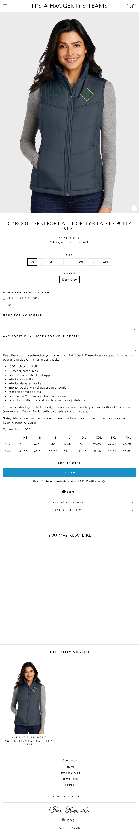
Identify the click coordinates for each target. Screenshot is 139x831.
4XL (106, 262)
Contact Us (69, 760)
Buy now (69, 472)
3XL (93, 262)
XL (69, 262)
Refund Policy (69, 778)
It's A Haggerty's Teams (69, 6)
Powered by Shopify (69, 827)
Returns (69, 766)
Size (69, 255)
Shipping (55, 242)
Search (69, 784)
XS (32, 262)
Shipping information (69, 502)
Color (69, 272)
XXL (81, 262)
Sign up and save (68, 796)
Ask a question (69, 510)
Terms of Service (69, 772)
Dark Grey (69, 279)
